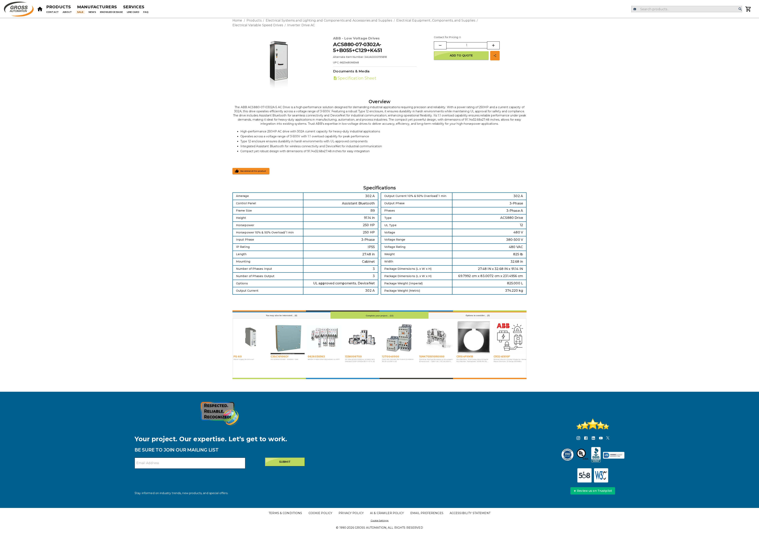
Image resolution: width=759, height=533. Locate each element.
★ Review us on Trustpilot (593, 491)
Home (237, 20)
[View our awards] (220, 413)
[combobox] (686, 9)
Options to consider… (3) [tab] (478, 315)
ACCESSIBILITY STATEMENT (470, 513)
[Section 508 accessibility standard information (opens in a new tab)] (584, 475)
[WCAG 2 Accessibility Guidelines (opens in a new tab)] (601, 475)
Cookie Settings (380, 520)
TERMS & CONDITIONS (285, 513)
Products (58, 7)
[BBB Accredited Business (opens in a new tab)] (596, 455)
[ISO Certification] (567, 455)
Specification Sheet (356, 78)
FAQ (145, 12)
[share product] (495, 55)
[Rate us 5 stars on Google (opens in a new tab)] (593, 424)
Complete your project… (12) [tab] (379, 316)
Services (133, 7)
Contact (52, 12)
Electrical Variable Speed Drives (257, 25)
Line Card (133, 12)
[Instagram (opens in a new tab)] (578, 438)
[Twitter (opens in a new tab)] (607, 438)
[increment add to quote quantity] (493, 45)
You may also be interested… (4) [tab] (281, 315)
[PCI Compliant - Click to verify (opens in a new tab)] (613, 455)
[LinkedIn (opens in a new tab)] (593, 438)
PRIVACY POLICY (351, 513)
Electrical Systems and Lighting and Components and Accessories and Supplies (329, 20)
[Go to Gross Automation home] (40, 9)
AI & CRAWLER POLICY (387, 513)
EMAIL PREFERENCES (426, 513)
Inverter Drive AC (301, 25)
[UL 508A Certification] (582, 455)
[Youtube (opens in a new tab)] (601, 438)
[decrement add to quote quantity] (440, 45)
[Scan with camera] (634, 9)
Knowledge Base (111, 12)
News (92, 12)
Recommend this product (253, 171)
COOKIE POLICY (320, 513)
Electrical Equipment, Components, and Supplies (435, 20)
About (67, 12)
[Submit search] (740, 9)
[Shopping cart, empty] (748, 9)
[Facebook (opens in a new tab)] (586, 438)
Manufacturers (97, 7)
